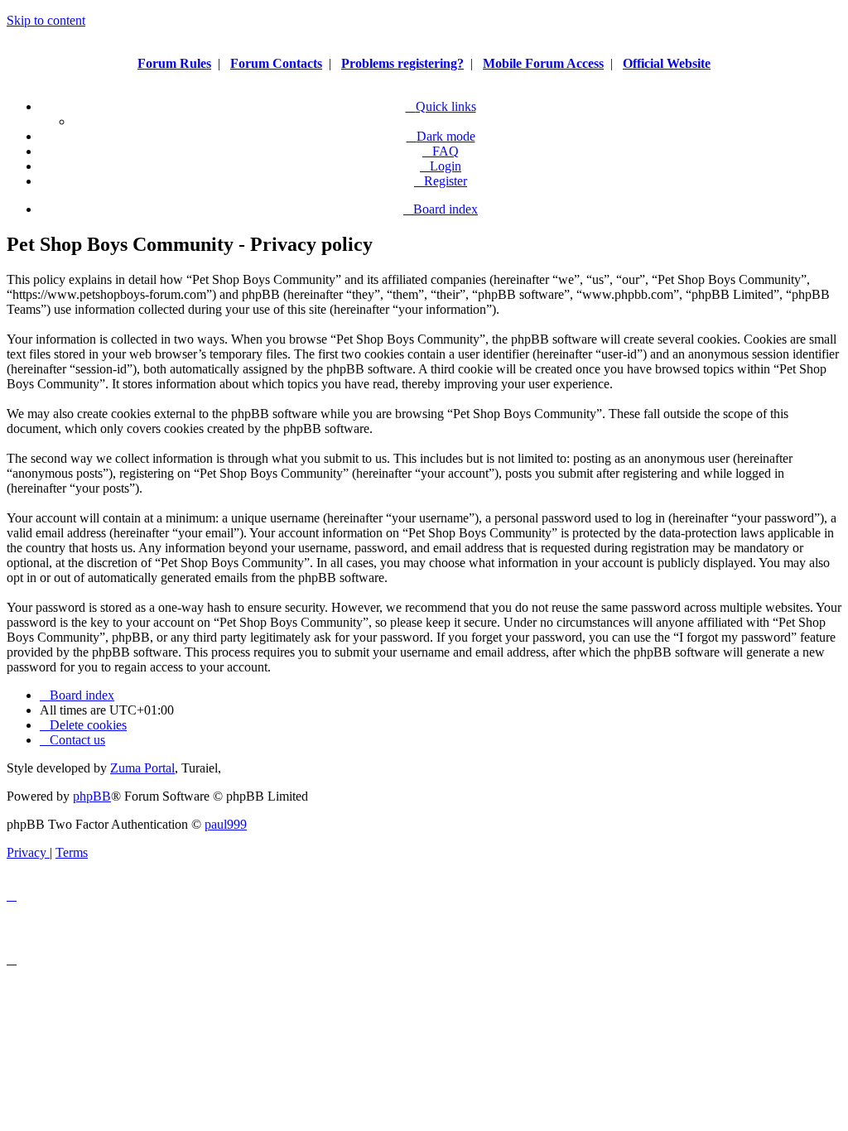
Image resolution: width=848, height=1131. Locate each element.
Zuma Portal (142, 768)
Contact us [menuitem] (77, 740)
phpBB (92, 796)
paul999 (226, 824)
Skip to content (46, 20)
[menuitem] (440, 151)
